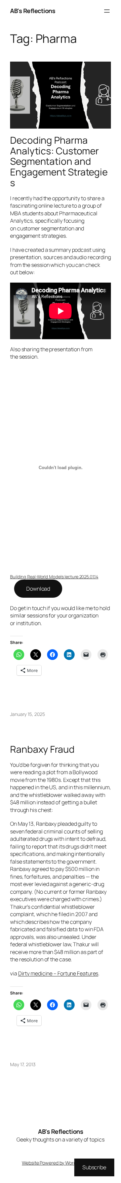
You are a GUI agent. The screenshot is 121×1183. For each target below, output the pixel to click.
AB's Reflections (32, 11)
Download (38, 588)
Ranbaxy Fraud (42, 749)
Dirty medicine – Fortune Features (58, 973)
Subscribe (94, 1167)
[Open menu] (107, 11)
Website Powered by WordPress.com (60, 1163)
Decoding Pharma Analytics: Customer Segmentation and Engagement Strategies (59, 161)
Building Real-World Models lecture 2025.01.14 (54, 577)
